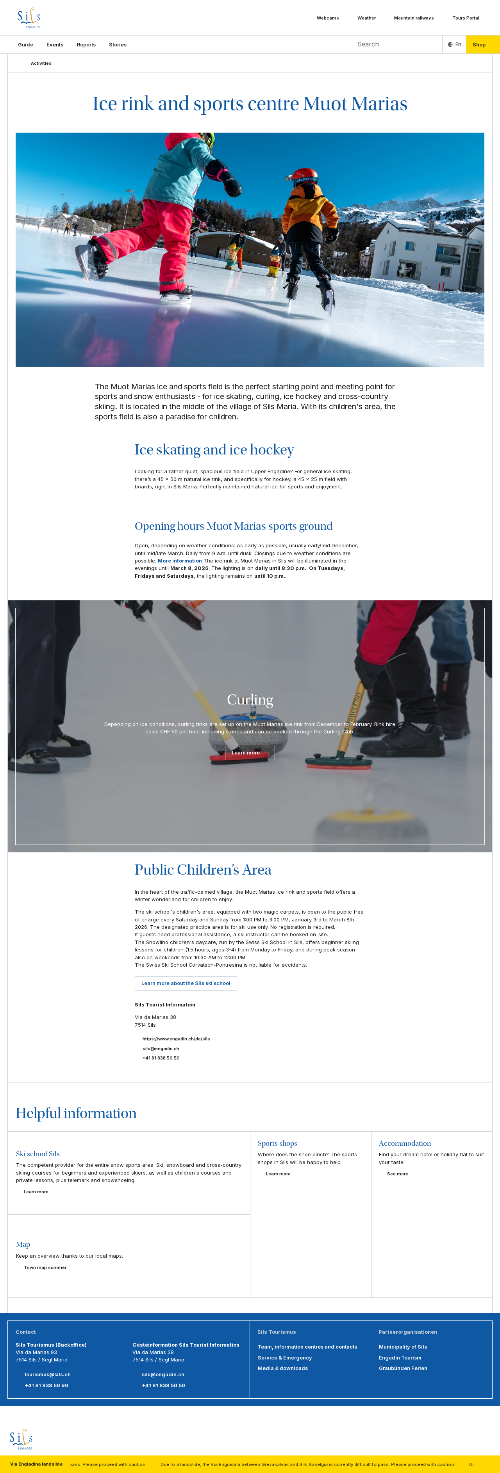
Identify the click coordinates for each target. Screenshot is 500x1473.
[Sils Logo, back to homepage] (49, 17)
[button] (26, 44)
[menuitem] (55, 44)
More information (180, 560)
